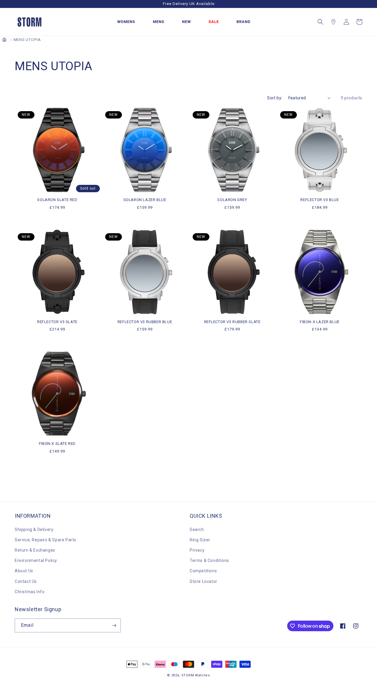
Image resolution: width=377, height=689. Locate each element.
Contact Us (26, 581)
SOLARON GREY (232, 200)
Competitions (203, 570)
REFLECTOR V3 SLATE (57, 322)
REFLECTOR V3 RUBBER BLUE (145, 322)
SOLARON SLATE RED (57, 200)
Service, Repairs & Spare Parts (45, 539)
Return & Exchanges (35, 550)
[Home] (4, 39)
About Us (24, 570)
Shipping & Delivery (34, 529)
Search (197, 529)
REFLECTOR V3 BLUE (319, 200)
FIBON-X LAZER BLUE (320, 322)
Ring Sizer (200, 539)
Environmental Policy (36, 560)
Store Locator (203, 581)
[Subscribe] (114, 625)
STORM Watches (195, 675)
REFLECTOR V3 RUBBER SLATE (232, 322)
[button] (320, 21)
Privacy (197, 550)
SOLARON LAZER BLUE (144, 200)
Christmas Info (29, 591)
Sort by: (274, 98)
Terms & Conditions (209, 560)
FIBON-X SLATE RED (57, 443)
